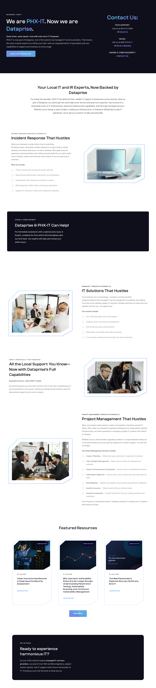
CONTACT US (122, 56)
